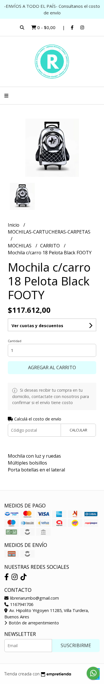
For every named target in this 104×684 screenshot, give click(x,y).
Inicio (14, 225)
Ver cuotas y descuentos (37, 325)
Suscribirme (76, 645)
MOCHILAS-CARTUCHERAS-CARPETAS (49, 232)
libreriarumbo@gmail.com (34, 598)
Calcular (78, 430)
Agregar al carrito (52, 367)
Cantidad (14, 341)
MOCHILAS (20, 245)
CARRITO (50, 245)
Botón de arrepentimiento (33, 623)
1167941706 (21, 604)
